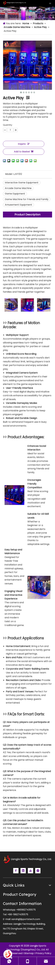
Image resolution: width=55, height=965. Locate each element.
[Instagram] (37, 870)
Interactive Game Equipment (21, 182)
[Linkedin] (23, 870)
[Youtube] (30, 870)
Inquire (22, 144)
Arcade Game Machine (18, 188)
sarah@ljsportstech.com (25, 919)
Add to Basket (22, 151)
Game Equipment (15, 193)
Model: (9, 174)
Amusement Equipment (18, 204)
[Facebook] (15, 870)
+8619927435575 (26, 909)
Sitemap (29, 953)
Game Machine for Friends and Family (26, 199)
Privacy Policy (43, 953)
